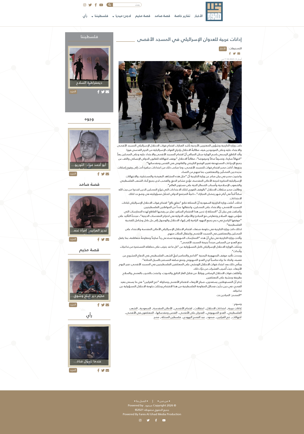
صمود (211, 317)
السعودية (145, 308)
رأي (85, 15)
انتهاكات (236, 317)
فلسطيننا (101, 15)
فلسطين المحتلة (171, 317)
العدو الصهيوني (216, 312)
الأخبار (199, 15)
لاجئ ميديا (123, 15)
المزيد (73, 91)
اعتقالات (199, 308)
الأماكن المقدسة (162, 308)
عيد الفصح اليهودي (194, 317)
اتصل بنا (141, 401)
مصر (156, 317)
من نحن (164, 401)
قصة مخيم (142, 15)
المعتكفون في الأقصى (140, 312)
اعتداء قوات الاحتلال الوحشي (207, 264)
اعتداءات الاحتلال (216, 308)
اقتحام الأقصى (183, 308)
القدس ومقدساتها (166, 312)
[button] (109, 5)
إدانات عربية (234, 308)
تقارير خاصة (182, 15)
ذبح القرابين (223, 317)
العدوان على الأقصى (192, 312)
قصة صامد (162, 15)
